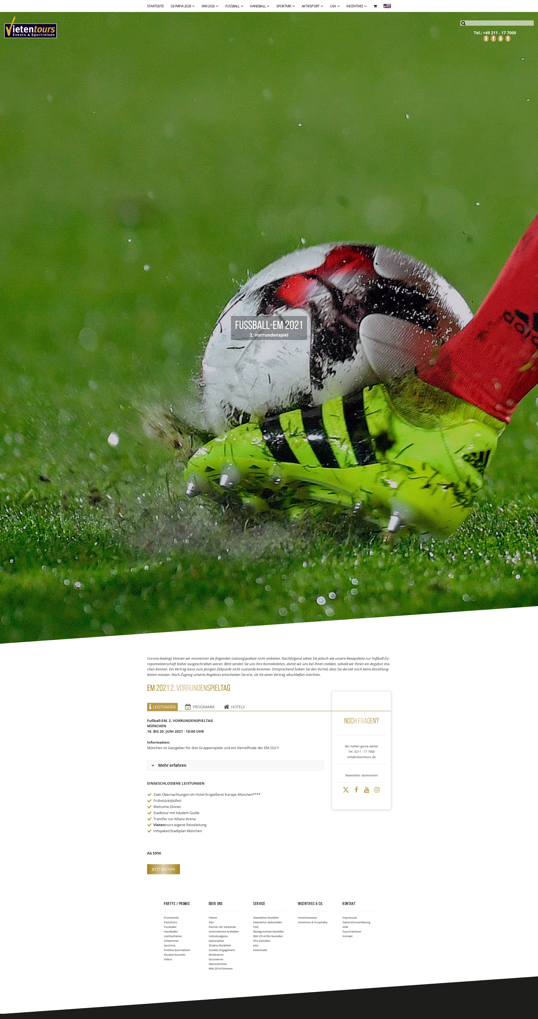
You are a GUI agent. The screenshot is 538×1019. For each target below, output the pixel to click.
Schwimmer (171, 941)
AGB (345, 927)
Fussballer (170, 927)
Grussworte (216, 959)
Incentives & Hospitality (313, 922)
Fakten (213, 917)
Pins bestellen (261, 941)
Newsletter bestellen (266, 917)
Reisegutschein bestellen (268, 931)
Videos (168, 959)
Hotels (238, 706)
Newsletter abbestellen (267, 922)
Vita (211, 922)
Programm (203, 706)
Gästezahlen (216, 941)
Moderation (216, 955)
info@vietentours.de (361, 757)
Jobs (255, 945)
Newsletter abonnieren (361, 775)
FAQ (255, 927)
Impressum (350, 917)
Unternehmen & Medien (224, 931)
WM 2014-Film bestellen (268, 936)
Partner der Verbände (222, 927)
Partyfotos (170, 922)
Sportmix (169, 945)
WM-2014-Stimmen (221, 968)
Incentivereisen (307, 917)
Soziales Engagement (222, 950)
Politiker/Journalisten (177, 950)
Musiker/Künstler (175, 955)
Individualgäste (218, 936)
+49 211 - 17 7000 (499, 33)
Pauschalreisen (352, 931)
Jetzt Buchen (163, 869)
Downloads (260, 950)
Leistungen (164, 706)
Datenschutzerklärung (356, 922)
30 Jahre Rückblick (220, 945)
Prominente (171, 917)
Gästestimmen (218, 964)
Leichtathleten (173, 936)
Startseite (155, 6)
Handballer (171, 931)
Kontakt (348, 936)
